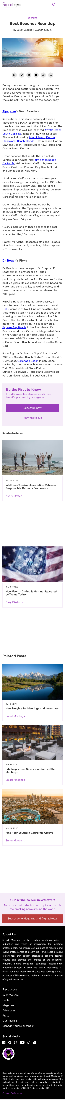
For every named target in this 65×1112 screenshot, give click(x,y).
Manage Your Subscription (18, 1026)
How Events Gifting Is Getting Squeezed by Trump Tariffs (31, 593)
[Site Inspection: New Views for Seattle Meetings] (32, 742)
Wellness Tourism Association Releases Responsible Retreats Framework (31, 486)
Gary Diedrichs (15, 602)
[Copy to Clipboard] (43, 75)
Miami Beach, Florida (42, 137)
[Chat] (54, 5)
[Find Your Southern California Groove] (32, 806)
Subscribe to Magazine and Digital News (32, 918)
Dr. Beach (9, 260)
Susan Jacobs (24, 29)
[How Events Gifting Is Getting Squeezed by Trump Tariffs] (32, 564)
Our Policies (9, 1021)
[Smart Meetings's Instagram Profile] (15, 1042)
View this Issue (32, 418)
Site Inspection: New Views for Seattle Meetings (30, 770)
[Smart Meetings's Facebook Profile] (9, 1042)
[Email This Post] (36, 75)
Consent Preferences (12, 1093)
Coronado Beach (27, 361)
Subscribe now (32, 408)
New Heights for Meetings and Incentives (32, 708)
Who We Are (10, 995)
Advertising (9, 1010)
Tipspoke (9, 111)
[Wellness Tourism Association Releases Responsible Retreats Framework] (32, 457)
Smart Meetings (11, 5)
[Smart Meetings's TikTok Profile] (28, 1042)
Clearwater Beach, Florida (18, 141)
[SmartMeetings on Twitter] (21, 75)
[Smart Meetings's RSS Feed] (34, 1042)
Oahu (5, 309)
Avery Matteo (14, 496)
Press (5, 1015)
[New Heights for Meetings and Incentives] (32, 682)
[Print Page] (50, 75)
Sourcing (32, 17)
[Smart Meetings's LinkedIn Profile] (4, 1042)
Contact (7, 1000)
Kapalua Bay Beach (14, 327)
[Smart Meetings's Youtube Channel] (22, 1042)
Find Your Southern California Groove (29, 833)
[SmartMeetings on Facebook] (14, 75)
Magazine (8, 1005)
